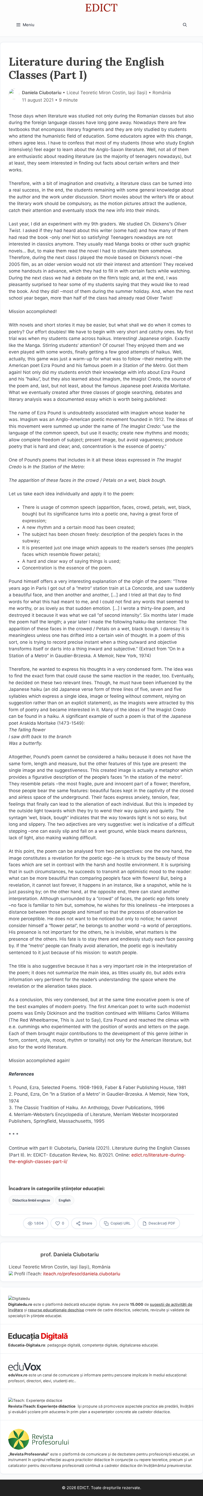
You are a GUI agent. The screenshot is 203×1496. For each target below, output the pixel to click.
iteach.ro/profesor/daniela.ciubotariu (81, 1273)
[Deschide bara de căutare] (185, 25)
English (65, 1200)
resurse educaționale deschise (56, 1310)
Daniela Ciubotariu (41, 92)
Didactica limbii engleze (31, 1200)
